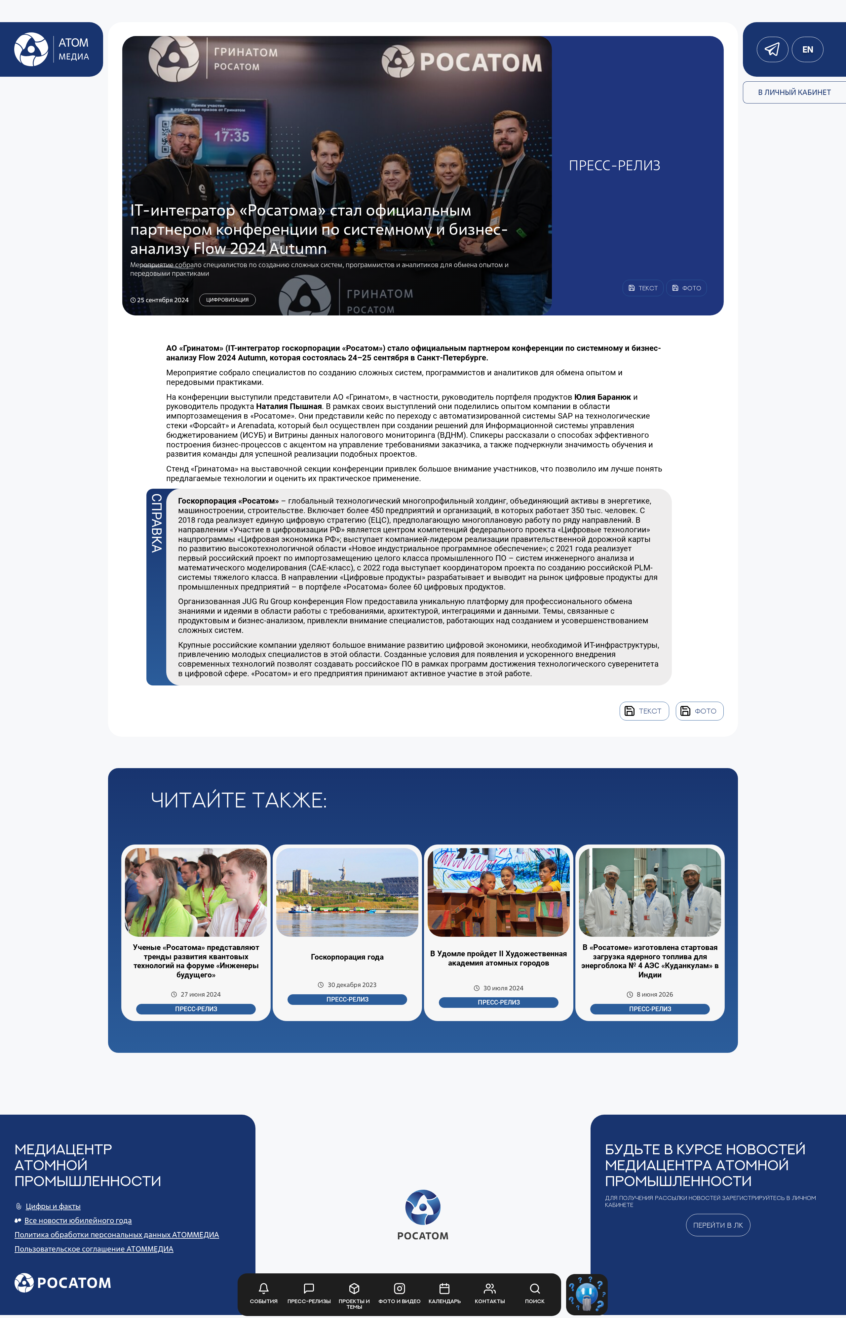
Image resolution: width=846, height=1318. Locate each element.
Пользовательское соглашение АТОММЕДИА (94, 1249)
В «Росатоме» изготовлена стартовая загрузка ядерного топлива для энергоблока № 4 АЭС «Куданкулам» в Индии (650, 961)
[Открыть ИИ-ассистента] (586, 1294)
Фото (705, 711)
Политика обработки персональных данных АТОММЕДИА (117, 1235)
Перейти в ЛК (718, 1225)
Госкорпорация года (347, 957)
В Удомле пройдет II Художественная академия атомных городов (498, 958)
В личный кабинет (794, 92)
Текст (650, 711)
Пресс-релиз (196, 1009)
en (807, 49)
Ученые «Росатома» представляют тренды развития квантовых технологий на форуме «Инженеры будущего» (196, 961)
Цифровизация (227, 299)
